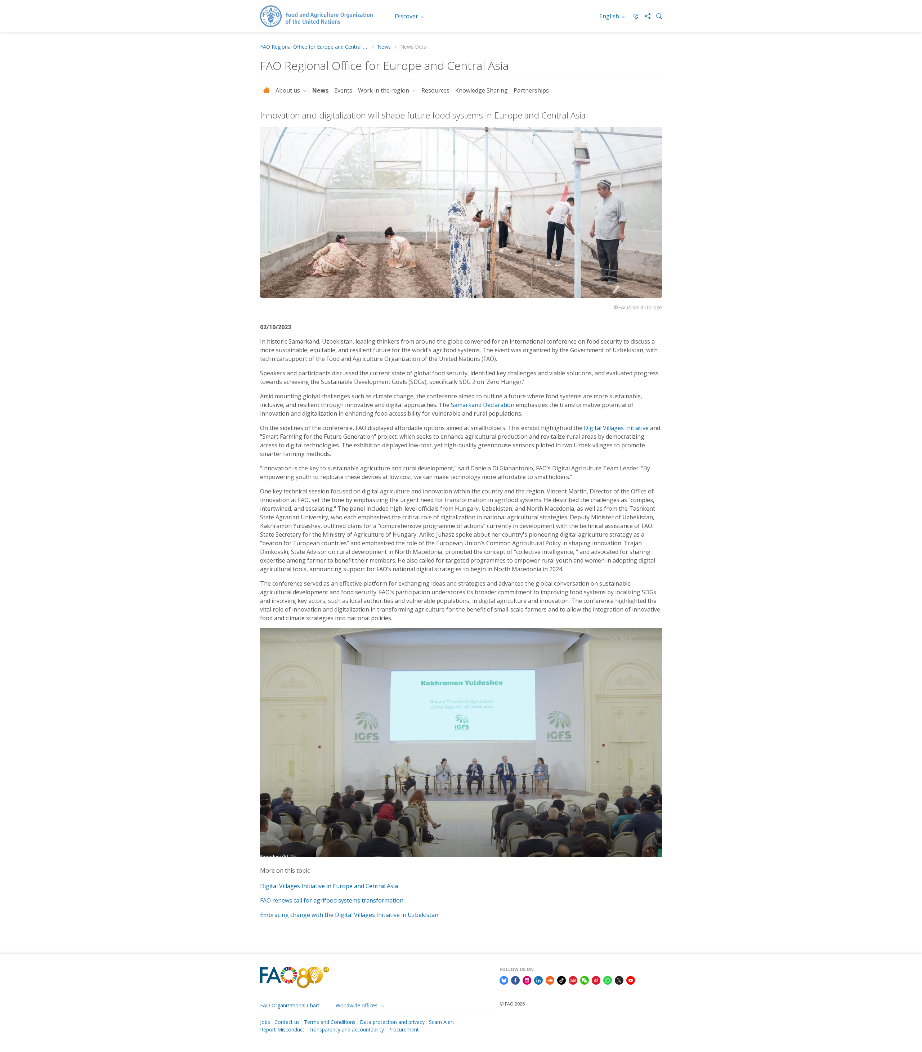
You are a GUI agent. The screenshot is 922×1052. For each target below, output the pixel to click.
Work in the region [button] (384, 90)
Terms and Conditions (329, 1022)
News (384, 47)
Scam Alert (441, 1022)
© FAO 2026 (512, 1003)
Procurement (403, 1029)
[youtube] (630, 980)
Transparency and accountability (346, 1029)
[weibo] (596, 980)
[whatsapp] (607, 980)
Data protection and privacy (392, 1022)
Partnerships (531, 90)
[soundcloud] (550, 980)
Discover (407, 16)
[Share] (644, 16)
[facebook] (515, 980)
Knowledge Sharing (481, 90)
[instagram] (527, 980)
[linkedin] (538, 980)
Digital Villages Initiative (616, 428)
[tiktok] (561, 980)
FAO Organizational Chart (289, 1005)
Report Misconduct (282, 1029)
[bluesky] (504, 980)
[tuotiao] (573, 980)
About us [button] (288, 90)
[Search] (656, 16)
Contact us (287, 1022)
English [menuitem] (610, 16)
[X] (619, 980)
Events (343, 90)
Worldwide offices (357, 1005)
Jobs (265, 1022)
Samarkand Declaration (482, 405)
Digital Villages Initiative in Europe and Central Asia (329, 886)
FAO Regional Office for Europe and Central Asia (314, 47)
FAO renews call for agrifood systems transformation (331, 900)
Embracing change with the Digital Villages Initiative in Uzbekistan (349, 915)
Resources (435, 90)
